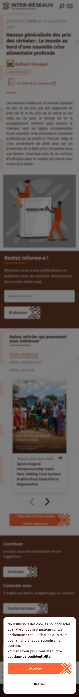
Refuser (39, 684)
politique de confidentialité (29, 657)
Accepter (35, 668)
